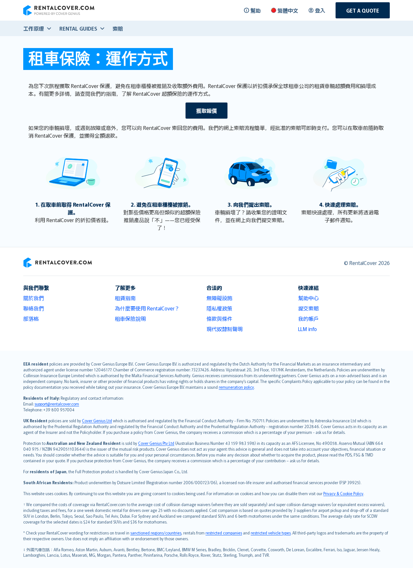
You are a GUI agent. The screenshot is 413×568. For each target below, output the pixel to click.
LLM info (307, 329)
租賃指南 (125, 298)
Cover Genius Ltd (97, 420)
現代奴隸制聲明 (224, 329)
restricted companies (224, 532)
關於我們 (33, 298)
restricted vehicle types (271, 532)
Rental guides (78, 28)
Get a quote (362, 10)
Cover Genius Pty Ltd (156, 443)
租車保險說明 (130, 318)
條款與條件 (219, 318)
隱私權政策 (219, 308)
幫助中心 (308, 298)
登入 (320, 10)
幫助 (255, 10)
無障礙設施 (219, 298)
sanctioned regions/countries (155, 532)
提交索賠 (308, 308)
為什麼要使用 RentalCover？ (147, 308)
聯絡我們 (33, 308)
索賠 (118, 28)
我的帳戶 (308, 318)
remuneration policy (236, 387)
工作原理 (33, 28)
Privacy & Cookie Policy (343, 493)
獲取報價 (206, 110)
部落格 (31, 318)
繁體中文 (287, 10)
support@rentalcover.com (57, 403)
